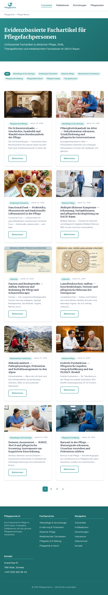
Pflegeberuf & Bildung (14, 79)
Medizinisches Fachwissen (88, 74)
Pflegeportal (9, 15)
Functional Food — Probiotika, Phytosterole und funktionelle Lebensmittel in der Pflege (27, 210)
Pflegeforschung (53, 79)
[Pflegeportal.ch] (10, 5)
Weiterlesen (17, 158)
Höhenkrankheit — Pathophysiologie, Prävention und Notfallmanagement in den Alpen (27, 367)
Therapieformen (70, 79)
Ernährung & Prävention (48, 74)
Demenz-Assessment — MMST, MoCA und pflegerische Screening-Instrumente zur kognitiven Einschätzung (27, 447)
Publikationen (62, 5)
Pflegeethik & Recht (35, 79)
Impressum (80, 536)
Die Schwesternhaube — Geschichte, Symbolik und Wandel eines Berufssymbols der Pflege (26, 133)
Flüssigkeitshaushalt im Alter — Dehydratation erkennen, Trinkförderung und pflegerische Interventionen (78, 133)
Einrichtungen (79, 5)
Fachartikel (46, 5)
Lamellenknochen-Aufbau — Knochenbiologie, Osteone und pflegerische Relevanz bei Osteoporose (79, 288)
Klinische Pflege (67, 74)
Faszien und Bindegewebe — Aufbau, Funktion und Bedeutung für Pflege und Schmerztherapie (25, 288)
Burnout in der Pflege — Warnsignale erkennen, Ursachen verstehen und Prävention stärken (75, 447)
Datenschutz (81, 541)
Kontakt (78, 545)
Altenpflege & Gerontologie (24, 74)
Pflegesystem (97, 5)
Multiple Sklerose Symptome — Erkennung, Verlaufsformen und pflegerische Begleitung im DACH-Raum (80, 212)
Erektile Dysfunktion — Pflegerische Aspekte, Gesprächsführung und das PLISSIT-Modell (76, 367)
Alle (7, 74)
